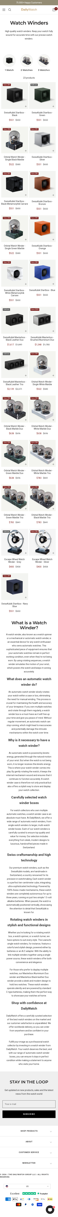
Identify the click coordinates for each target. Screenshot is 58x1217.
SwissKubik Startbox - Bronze (42, 202)
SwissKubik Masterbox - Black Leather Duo (14, 338)
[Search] (9, 9)
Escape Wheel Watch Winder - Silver (42, 560)
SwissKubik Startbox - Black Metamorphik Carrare (14, 202)
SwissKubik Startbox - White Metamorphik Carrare (14, 293)
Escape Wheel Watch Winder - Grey (14, 560)
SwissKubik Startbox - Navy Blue (14, 605)
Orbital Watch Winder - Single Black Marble (15, 158)
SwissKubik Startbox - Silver (42, 158)
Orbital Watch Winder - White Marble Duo (42, 427)
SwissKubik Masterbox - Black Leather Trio (14, 383)
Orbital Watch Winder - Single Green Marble (15, 247)
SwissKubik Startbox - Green (42, 113)
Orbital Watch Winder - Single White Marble (42, 383)
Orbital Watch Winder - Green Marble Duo (15, 471)
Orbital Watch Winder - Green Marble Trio (15, 516)
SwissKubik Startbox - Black (14, 113)
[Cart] (54, 9)
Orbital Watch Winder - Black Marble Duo (15, 427)
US (27, 1186)
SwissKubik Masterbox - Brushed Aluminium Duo (42, 338)
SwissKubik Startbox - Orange (42, 247)
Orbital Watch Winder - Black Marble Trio (42, 516)
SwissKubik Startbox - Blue (42, 290)
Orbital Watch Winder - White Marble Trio (42, 471)
